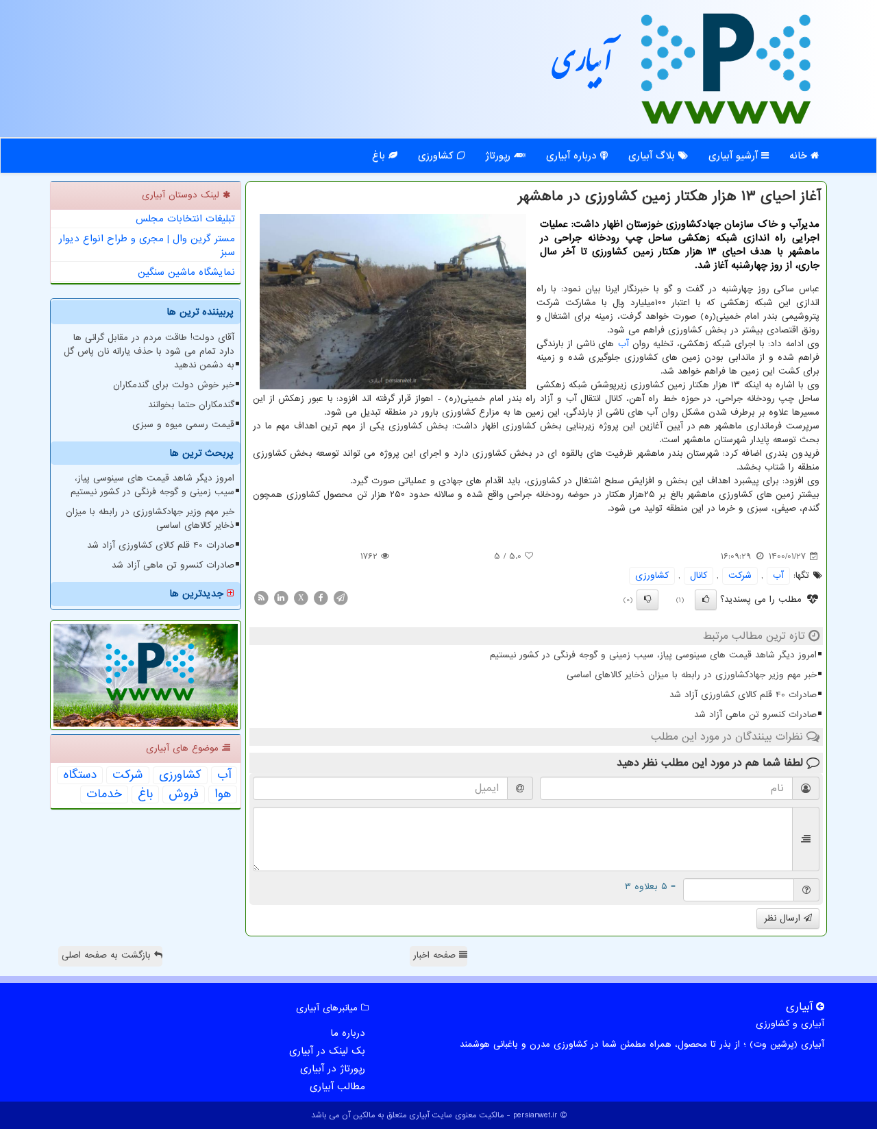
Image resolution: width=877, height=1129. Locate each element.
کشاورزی (437, 155)
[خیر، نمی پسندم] (647, 600)
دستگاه (80, 775)
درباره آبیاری (573, 155)
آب (623, 343)
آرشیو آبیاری (734, 155)
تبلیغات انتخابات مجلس (185, 218)
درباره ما (347, 1033)
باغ (380, 155)
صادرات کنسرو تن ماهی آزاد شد (755, 714)
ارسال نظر (784, 918)
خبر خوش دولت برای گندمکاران (173, 384)
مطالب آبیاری (337, 1086)
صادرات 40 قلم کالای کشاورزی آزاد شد (743, 694)
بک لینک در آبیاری (327, 1050)
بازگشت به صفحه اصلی (108, 955)
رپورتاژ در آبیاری (332, 1068)
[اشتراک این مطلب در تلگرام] (340, 597)
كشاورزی (652, 575)
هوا (222, 794)
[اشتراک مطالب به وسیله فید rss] (261, 597)
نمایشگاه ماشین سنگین (186, 272)
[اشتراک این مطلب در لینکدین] (281, 597)
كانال (698, 575)
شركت (740, 575)
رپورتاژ (499, 155)
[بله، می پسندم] (706, 600)
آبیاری (582, 67)
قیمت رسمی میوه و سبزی (183, 424)
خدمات (104, 794)
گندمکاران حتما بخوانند (191, 404)
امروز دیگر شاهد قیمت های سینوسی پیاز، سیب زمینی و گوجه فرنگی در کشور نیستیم (653, 654)
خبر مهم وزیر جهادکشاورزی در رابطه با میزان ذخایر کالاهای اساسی (692, 674)
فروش (184, 794)
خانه (800, 155)
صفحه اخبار (436, 955)
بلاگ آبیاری (653, 155)
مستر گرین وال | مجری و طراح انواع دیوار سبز (147, 245)
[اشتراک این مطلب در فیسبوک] (320, 597)
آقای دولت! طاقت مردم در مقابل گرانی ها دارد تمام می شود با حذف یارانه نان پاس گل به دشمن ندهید (149, 351)
